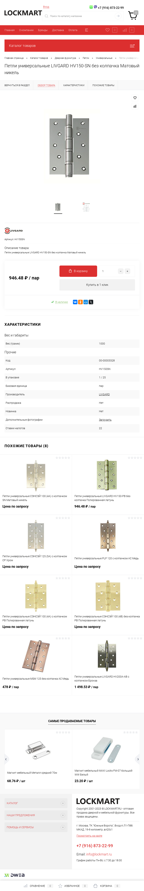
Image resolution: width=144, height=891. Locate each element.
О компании (26, 30)
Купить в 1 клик (97, 285)
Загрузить (105, 419)
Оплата (72, 30)
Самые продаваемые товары (72, 721)
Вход (46, 6)
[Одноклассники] (80, 302)
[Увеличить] (72, 146)
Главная (9, 30)
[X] (91, 302)
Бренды (43, 30)
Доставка (58, 30)
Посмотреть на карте (89, 835)
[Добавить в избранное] (135, 98)
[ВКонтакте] (75, 302)
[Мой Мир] (85, 302)
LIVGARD (104, 394)
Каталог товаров (22, 46)
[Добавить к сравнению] (135, 106)
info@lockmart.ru (99, 854)
